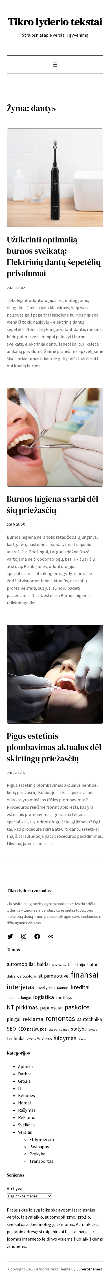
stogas (93, 1029)
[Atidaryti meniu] (55, 64)
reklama (33, 1019)
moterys (64, 997)
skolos (53, 1029)
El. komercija (41, 1139)
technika (16, 1038)
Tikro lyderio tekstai (55, 21)
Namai (24, 1103)
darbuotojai (26, 976)
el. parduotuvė (53, 976)
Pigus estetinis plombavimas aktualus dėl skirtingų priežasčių (54, 747)
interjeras (20, 986)
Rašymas (27, 1110)
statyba (79, 1029)
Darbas (25, 1074)
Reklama (26, 1117)
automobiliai (21, 964)
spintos (64, 1029)
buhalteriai (59, 965)
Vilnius (47, 1038)
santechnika (89, 1019)
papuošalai (51, 1008)
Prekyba (37, 1154)
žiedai (83, 1039)
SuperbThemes (89, 1269)
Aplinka (25, 1066)
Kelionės (26, 1095)
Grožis (24, 1081)
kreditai (80, 987)
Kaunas (62, 987)
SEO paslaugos (32, 1029)
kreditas (13, 997)
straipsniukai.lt (53, 1231)
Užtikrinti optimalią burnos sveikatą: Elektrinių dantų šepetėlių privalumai (53, 256)
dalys (11, 976)
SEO (11, 1028)
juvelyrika (45, 987)
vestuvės (33, 1038)
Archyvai (15, 1188)
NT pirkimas (22, 1007)
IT (20, 1088)
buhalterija (76, 964)
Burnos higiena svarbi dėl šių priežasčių (52, 504)
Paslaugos (39, 1146)
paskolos (77, 1007)
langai (26, 997)
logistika (43, 997)
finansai (84, 974)
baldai (43, 964)
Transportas (41, 1161)
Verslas (25, 1132)
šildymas (65, 1038)
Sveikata (26, 1125)
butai (92, 964)
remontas (60, 1018)
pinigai (13, 1019)
